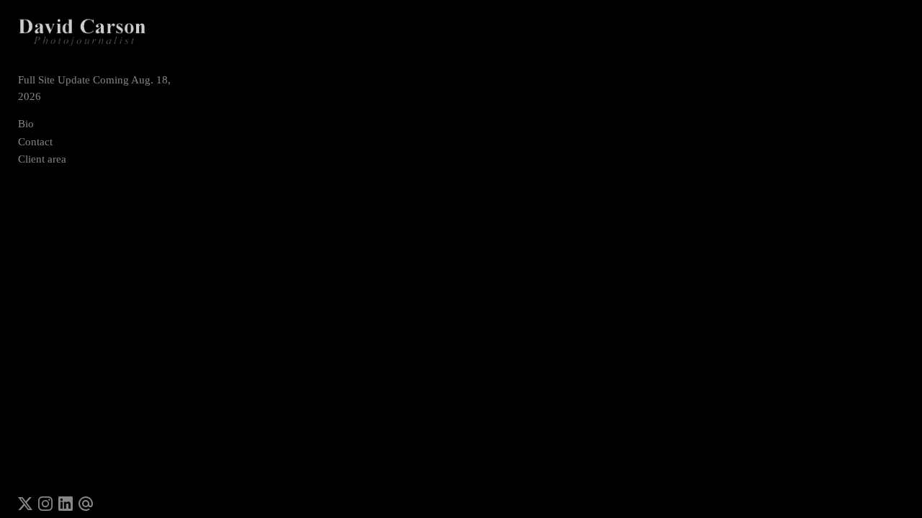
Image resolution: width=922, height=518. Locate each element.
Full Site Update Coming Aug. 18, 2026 (94, 88)
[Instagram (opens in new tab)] (45, 503)
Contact (35, 141)
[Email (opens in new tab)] (86, 503)
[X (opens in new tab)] (25, 503)
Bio (26, 124)
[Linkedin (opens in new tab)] (65, 503)
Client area (42, 159)
